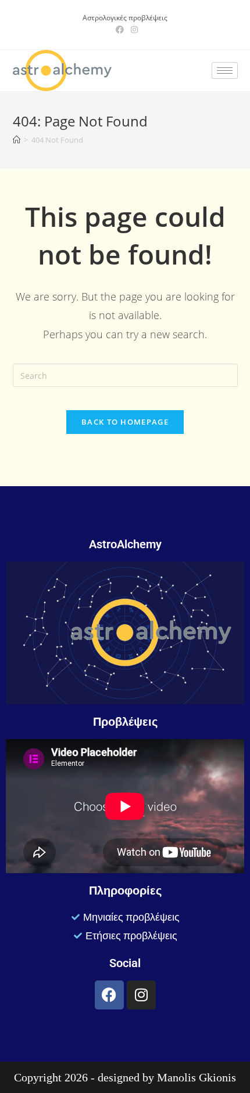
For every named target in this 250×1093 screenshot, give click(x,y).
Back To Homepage (125, 422)
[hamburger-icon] (225, 70)
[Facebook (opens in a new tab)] (119, 29)
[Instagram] (141, 994)
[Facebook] (109, 994)
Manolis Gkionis (196, 1077)
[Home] (16, 140)
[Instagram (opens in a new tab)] (132, 29)
